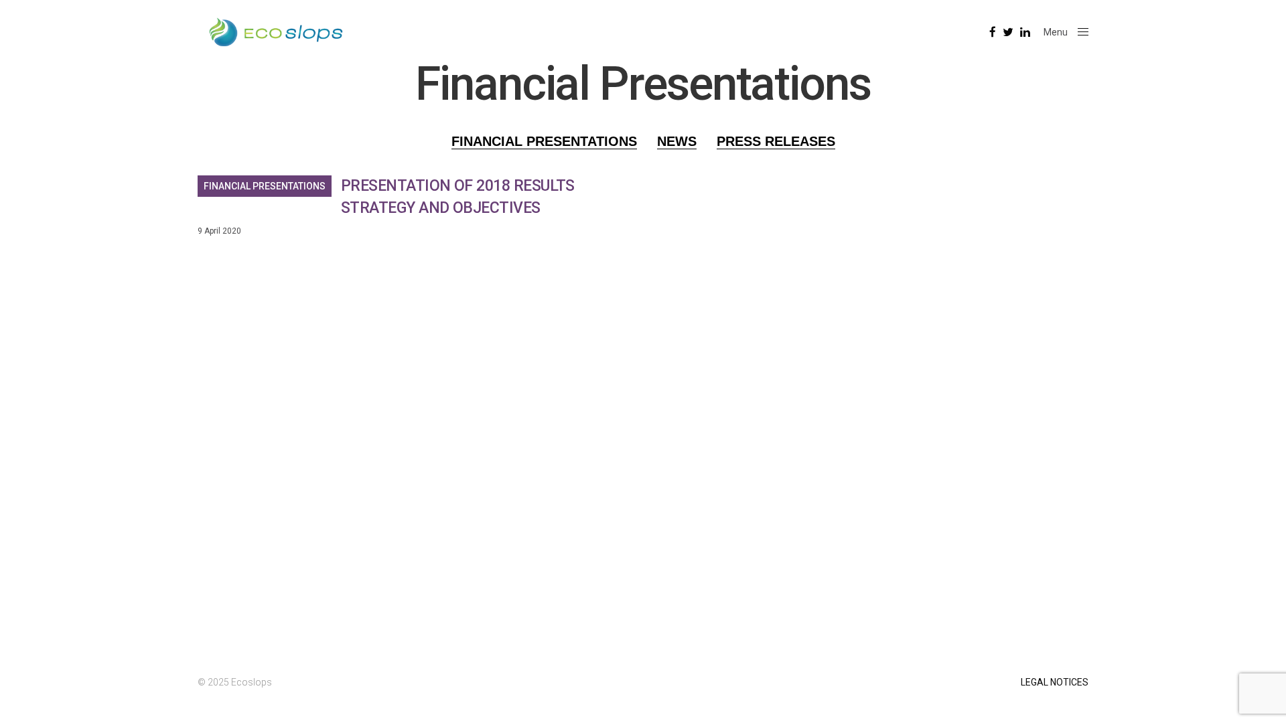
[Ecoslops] (276, 32)
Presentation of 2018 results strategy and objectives (458, 196)
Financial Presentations (265, 186)
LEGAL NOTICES (1054, 682)
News (677, 141)
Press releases (776, 141)
